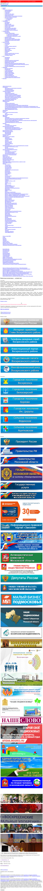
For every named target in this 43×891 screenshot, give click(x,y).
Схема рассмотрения (9, 70)
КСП (4, 56)
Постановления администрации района (12, 39)
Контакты (4, 78)
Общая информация (9, 9)
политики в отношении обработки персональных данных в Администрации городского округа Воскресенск (18, 875)
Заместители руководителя (12, 35)
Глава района (5, 21)
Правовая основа (8, 37)
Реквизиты (7, 41)
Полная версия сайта (4, 4)
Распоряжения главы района (10, 29)
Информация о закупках (9, 62)
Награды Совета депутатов (10, 48)
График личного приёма (9, 25)
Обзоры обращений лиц (9, 75)
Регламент (7, 47)
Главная (4, 7)
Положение (7, 58)
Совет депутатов (6, 42)
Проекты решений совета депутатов (12, 53)
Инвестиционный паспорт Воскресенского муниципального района (13, 304)
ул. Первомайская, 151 (4, 859)
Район (4, 8)
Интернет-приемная (9, 68)
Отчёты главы (7, 27)
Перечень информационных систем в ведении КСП (15, 66)
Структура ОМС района (9, 13)
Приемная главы (8, 24)
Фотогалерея (3, 792)
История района (8, 10)
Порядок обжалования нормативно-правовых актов (15, 63)
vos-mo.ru (33, 1)
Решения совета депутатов (10, 54)
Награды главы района (9, 26)
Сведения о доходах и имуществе (11, 30)
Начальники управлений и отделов (14, 36)
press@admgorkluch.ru (4, 865)
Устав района (7, 11)
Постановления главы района (10, 28)
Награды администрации (10, 38)
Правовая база (7, 69)
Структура (7, 44)
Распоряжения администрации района (12, 40)
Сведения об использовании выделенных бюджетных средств (17, 64)
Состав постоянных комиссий (10, 46)
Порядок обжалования (9, 72)
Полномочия (7, 22)
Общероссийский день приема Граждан (12, 77)
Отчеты (6, 52)
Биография (7, 23)
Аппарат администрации (10, 33)
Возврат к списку (3, 301)
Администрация (6, 31)
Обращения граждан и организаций (12, 60)
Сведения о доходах (9, 55)
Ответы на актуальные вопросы (11, 76)
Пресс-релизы (7, 49)
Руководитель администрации (13, 34)
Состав (6, 45)
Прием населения (8, 50)
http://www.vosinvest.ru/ (4, 309)
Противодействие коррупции (10, 61)
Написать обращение (9, 74)
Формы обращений (8, 71)
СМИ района (7, 20)
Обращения (7, 51)
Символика (7, 12)
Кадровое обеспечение (9, 65)
